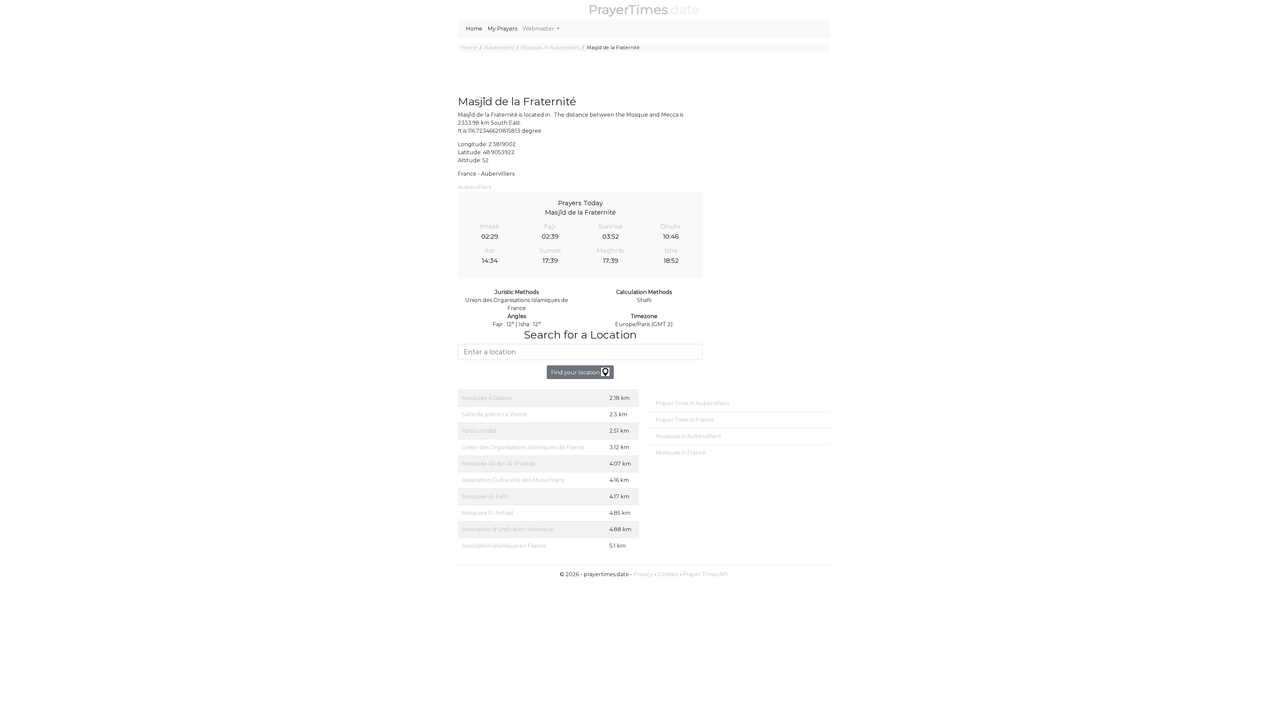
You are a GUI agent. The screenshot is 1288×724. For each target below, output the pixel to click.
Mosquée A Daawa (487, 398)
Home (474, 28)
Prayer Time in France (685, 420)
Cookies (668, 574)
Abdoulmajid (479, 431)
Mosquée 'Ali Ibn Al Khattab (499, 464)
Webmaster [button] (539, 28)
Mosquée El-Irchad (487, 513)
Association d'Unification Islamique (507, 529)
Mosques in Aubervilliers (550, 48)
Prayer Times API (706, 574)
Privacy (643, 574)
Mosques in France (681, 452)
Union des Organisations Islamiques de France (523, 447)
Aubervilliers (499, 48)
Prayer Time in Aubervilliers (692, 403)
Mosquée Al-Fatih (485, 496)
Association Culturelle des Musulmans (513, 480)
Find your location (576, 372)
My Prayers (502, 28)
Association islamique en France (504, 546)
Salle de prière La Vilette (494, 414)
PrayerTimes (628, 9)
